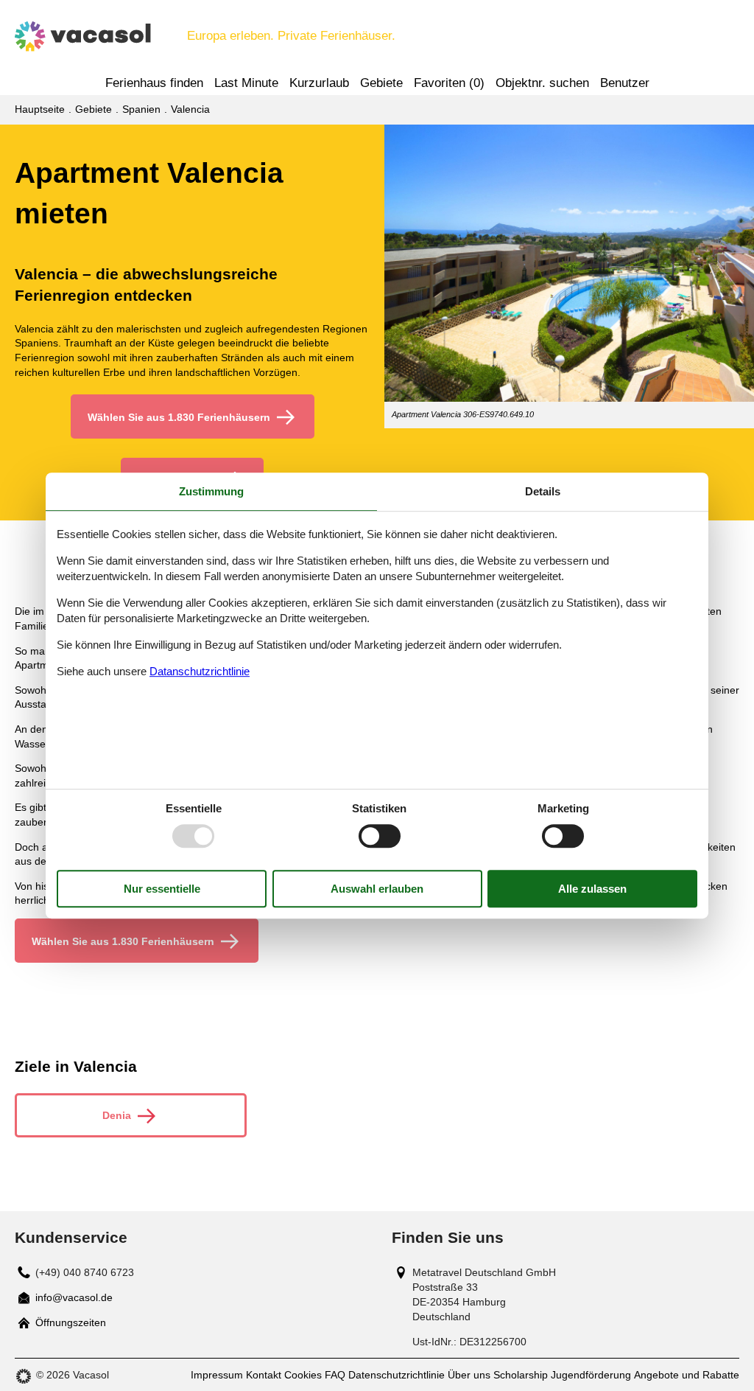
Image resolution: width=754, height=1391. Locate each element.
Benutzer (624, 83)
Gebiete (381, 83)
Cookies (303, 1375)
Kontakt (263, 1375)
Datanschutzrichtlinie (199, 671)
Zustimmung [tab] (211, 491)
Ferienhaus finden (154, 83)
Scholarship (520, 1375)
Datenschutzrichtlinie (396, 1375)
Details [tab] (542, 491)
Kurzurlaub (319, 83)
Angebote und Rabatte (686, 1375)
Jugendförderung (591, 1375)
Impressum (217, 1375)
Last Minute (246, 83)
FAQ (335, 1375)
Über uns (469, 1375)
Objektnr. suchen (542, 83)
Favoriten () (449, 83)
